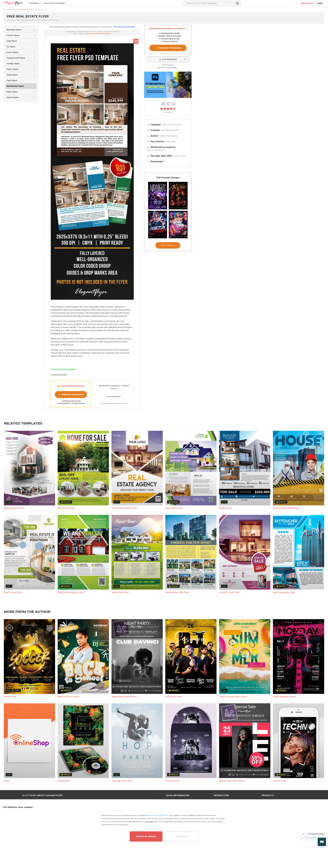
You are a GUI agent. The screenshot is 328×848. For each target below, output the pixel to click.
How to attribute (155, 150)
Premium (308, 3)
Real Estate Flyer (66, 508)
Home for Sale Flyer (229, 592)
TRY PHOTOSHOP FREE (124, 27)
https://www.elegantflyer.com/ (158, 815)
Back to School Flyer (68, 696)
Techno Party (280, 781)
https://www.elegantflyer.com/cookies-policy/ (171, 822)
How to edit (180, 156)
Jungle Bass (64, 781)
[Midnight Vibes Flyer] (157, 195)
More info (170, 141)
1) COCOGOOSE (59, 375)
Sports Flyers (13, 97)
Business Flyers (14, 30)
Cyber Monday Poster (284, 696)
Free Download (114, 396)
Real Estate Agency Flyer (124, 508)
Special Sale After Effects (232, 781)
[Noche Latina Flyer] (178, 195)
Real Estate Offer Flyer (177, 592)
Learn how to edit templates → (168, 68)
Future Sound (172, 781)
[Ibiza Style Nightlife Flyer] (157, 224)
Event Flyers (12, 52)
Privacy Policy (123, 825)
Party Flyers (12, 75)
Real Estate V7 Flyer (14, 508)
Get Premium (168, 245)
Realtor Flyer (225, 508)
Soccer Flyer (10, 696)
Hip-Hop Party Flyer (121, 781)
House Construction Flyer (286, 508)
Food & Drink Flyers (16, 58)
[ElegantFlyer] (13, 3)
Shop (6, 781)
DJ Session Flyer (173, 696)
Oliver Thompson (169, 136)
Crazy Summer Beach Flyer (233, 696)
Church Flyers (13, 35)
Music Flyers (12, 69)
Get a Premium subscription (100, 33)
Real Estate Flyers (171, 124)
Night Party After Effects (124, 696)
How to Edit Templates (54, 3)
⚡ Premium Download (71, 394)
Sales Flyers (12, 92)
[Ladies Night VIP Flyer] (178, 224)
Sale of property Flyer (284, 592)
